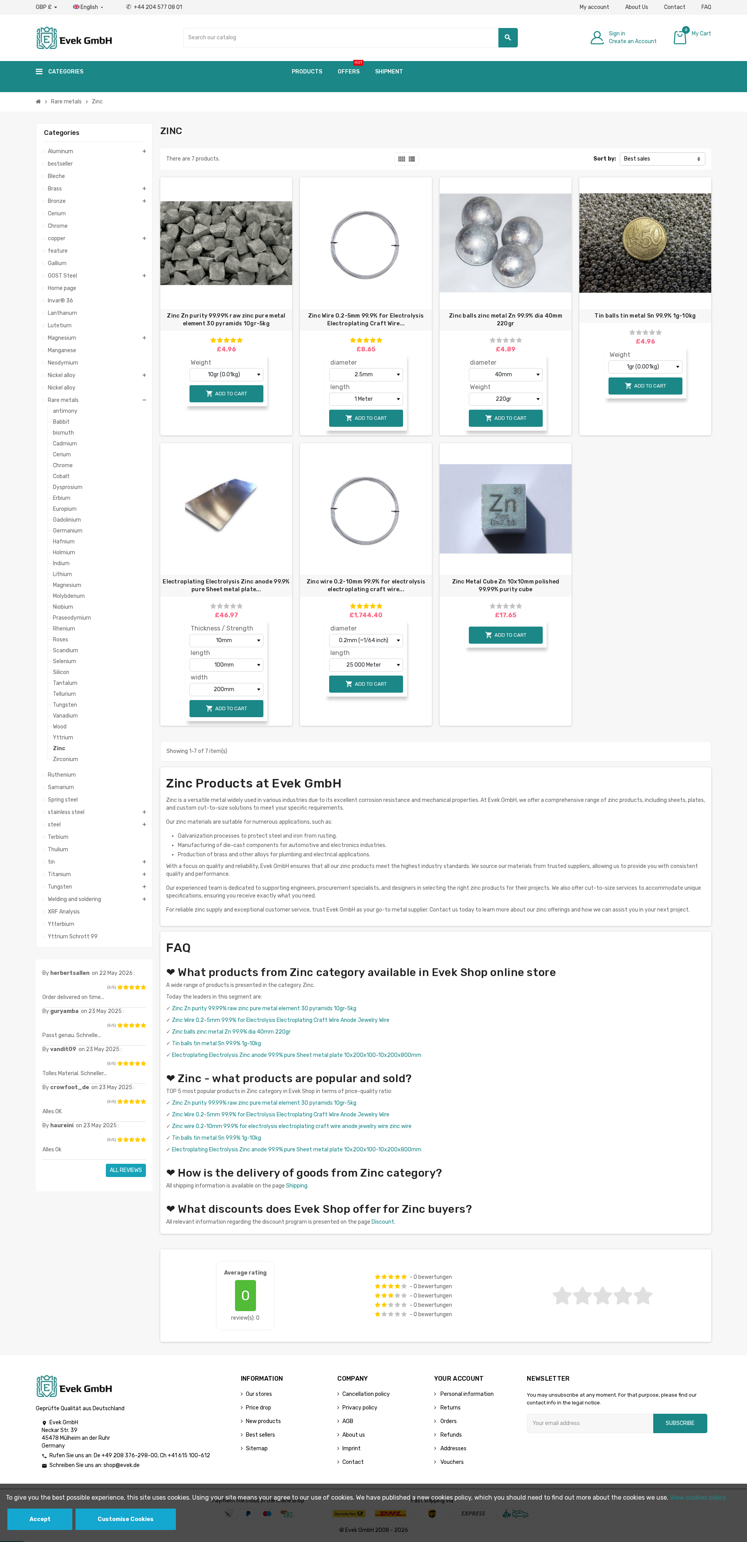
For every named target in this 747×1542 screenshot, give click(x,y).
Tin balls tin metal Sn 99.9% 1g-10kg (645, 316)
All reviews (126, 1170)
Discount (383, 1222)
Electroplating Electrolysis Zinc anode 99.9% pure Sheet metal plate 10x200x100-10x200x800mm (296, 1055)
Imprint (351, 1448)
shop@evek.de (121, 1465)
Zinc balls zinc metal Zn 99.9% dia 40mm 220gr (505, 320)
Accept (40, 1519)
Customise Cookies (126, 1519)
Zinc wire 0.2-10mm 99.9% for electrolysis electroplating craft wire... (366, 585)
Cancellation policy (366, 1394)
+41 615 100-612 (189, 1455)
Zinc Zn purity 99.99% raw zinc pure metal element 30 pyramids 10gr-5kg (226, 320)
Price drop (258, 1407)
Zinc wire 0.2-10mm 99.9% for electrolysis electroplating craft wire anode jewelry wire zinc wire (292, 1126)
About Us (636, 7)
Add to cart (226, 393)
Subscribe (680, 1423)
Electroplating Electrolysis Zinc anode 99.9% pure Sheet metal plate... (226, 585)
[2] (125, 987)
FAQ (706, 7)
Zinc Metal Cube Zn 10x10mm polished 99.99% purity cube (505, 585)
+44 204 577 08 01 (154, 7)
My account (594, 7)
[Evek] (74, 37)
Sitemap (257, 1448)
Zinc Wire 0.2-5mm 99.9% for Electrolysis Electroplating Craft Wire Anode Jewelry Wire (280, 1020)
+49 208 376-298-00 (130, 1455)
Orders (448, 1421)
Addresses (452, 1448)
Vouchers (451, 1462)
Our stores (259, 1394)
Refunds (450, 1435)
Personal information (466, 1394)
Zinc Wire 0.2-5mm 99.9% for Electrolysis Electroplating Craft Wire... (366, 320)
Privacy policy (359, 1407)
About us (353, 1435)
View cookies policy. (698, 1497)
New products (263, 1421)
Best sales (637, 158)
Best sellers (260, 1435)
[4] (137, 987)
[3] (131, 987)
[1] (120, 987)
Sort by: (604, 158)
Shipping (296, 1185)
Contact (675, 7)
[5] (143, 987)
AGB (347, 1421)
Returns (450, 1407)
